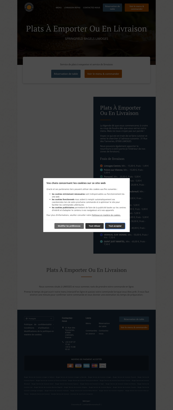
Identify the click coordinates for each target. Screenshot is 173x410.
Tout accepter (115, 226)
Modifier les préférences (69, 226)
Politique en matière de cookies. (106, 215)
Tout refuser (94, 226)
